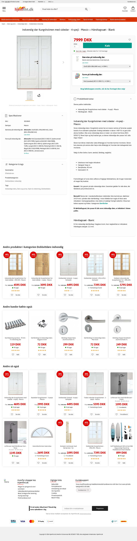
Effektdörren (9, 173)
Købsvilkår (54, 484)
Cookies (54, 493)
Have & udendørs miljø (30, 19)
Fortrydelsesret (56, 486)
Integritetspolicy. (85, 514)
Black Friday (55, 498)
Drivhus (62, 19)
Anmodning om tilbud (58, 489)
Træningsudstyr (101, 19)
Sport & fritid (88, 19)
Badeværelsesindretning (10, 19)
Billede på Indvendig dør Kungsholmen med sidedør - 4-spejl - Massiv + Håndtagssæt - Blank (33, 105)
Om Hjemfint (55, 491)
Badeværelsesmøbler (118, 19)
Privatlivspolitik (56, 495)
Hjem (3, 24)
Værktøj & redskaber (49, 19)
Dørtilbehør (104, 203)
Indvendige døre (74, 19)
